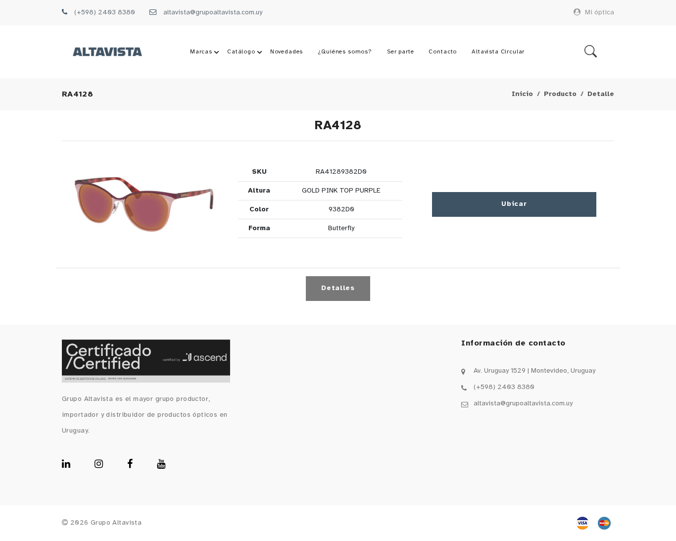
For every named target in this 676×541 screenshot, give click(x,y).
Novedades (286, 52)
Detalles (338, 288)
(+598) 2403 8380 (104, 12)
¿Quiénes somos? (345, 52)
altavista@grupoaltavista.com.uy (212, 12)
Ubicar (514, 204)
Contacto (443, 52)
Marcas (201, 52)
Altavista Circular (498, 52)
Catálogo (241, 52)
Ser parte (400, 52)
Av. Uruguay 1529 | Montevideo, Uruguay (534, 371)
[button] (144, 204)
